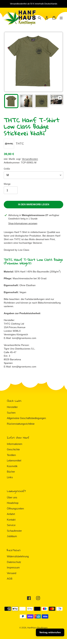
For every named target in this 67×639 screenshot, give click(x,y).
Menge (7, 184)
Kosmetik (12, 466)
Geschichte (13, 449)
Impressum (13, 567)
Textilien (11, 455)
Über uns (12, 497)
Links (10, 477)
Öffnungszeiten (15, 508)
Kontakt (11, 519)
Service (11, 525)
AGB (9, 578)
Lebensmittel (14, 460)
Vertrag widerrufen (50, 632)
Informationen (14, 443)
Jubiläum (12, 536)
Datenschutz (14, 562)
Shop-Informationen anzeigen (22, 223)
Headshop (12, 502)
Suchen (11, 412)
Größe (7, 168)
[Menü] (61, 17)
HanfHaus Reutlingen (37, 628)
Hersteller (12, 407)
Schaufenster (14, 530)
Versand (11, 573)
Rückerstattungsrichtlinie (21, 423)
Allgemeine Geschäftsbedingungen (26, 418)
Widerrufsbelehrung (18, 556)
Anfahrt (11, 514)
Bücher (11, 471)
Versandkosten (30, 159)
